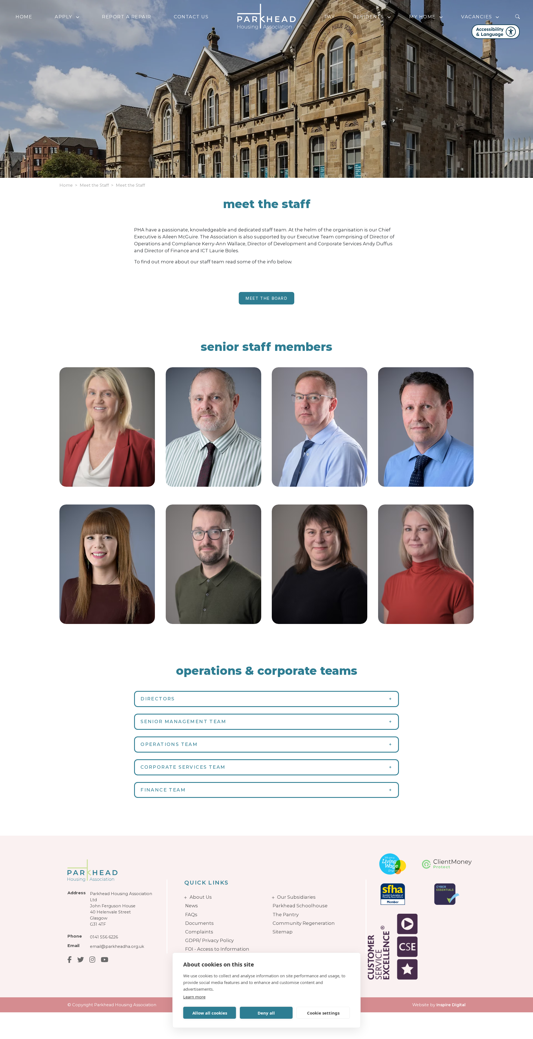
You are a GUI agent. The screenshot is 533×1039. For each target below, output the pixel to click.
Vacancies (476, 16)
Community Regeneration (304, 923)
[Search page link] (517, 16)
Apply (63, 16)
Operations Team (169, 744)
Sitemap (283, 932)
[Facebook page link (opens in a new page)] (69, 960)
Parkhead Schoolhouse (300, 905)
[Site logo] (266, 17)
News (191, 905)
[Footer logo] (113, 870)
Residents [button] (368, 16)
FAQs (191, 914)
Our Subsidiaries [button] (296, 897)
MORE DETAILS (93, 470)
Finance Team (163, 790)
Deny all (266, 1013)
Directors (157, 698)
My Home (422, 16)
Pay (330, 16)
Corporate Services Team (182, 767)
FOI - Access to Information (217, 949)
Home (24, 16)
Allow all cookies (209, 1013)
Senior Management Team (183, 721)
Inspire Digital (451, 1004)
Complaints (199, 932)
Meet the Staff (130, 185)
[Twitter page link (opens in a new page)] (80, 960)
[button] (79, 17)
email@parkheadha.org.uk (117, 946)
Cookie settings (323, 1013)
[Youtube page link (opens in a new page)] (104, 960)
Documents (199, 923)
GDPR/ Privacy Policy (209, 940)
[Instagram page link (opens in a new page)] (92, 960)
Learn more (194, 997)
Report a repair (126, 16)
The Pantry (286, 914)
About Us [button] (201, 897)
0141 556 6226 (104, 937)
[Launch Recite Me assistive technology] (496, 31)
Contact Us (191, 16)
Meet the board (266, 298)
